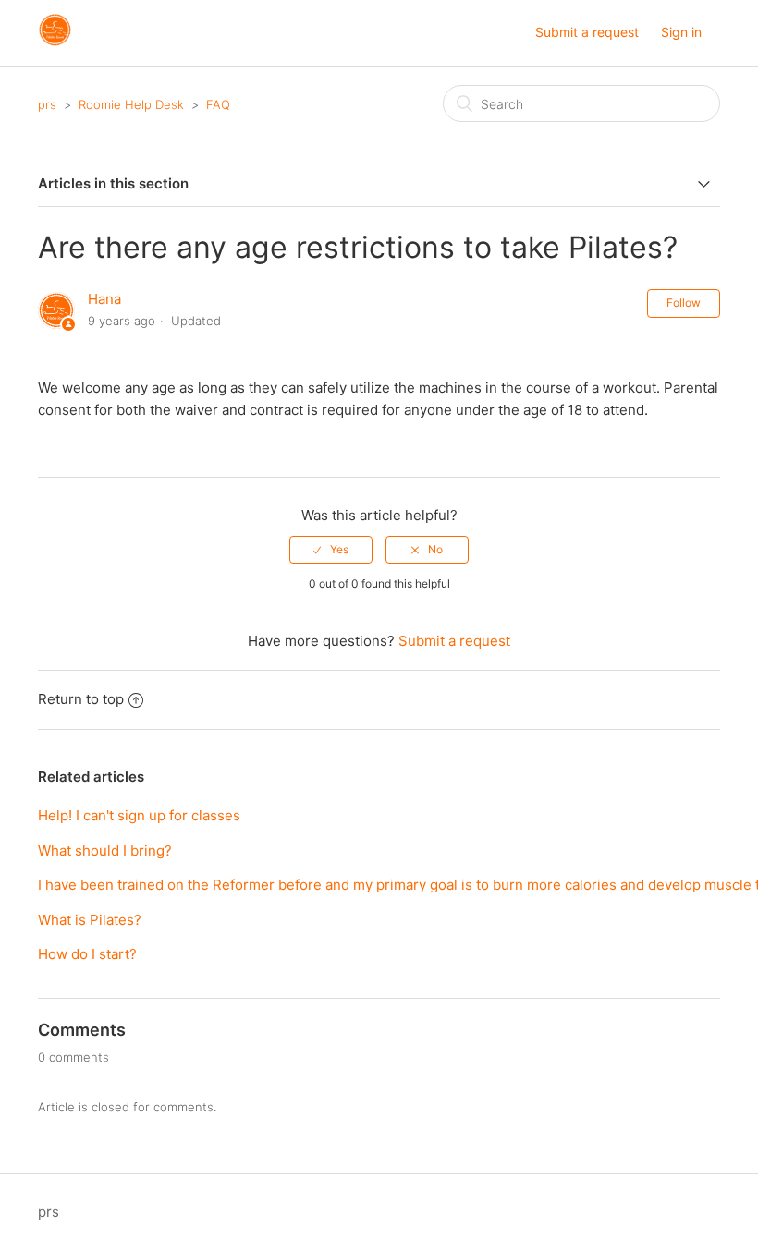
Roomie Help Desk (131, 104)
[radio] (331, 550)
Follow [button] (683, 302)
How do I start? (87, 954)
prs (47, 104)
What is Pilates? (89, 919)
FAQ (218, 104)
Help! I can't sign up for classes (139, 815)
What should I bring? (105, 850)
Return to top (81, 699)
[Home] (55, 42)
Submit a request (587, 32)
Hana (104, 299)
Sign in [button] (681, 32)
